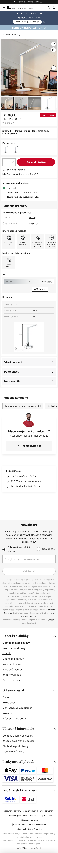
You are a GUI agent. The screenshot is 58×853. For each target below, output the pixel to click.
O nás (5, 697)
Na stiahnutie (12, 381)
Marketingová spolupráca (17, 708)
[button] (7, 103)
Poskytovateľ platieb (18, 762)
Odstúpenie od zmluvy (16, 642)
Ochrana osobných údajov (17, 735)
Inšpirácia (8, 718)
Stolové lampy (13, 34)
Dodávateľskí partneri (19, 790)
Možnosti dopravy (13, 658)
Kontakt (6, 653)
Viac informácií (13, 362)
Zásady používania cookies (18, 741)
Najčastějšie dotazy (14, 648)
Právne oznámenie (13, 751)
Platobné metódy (12, 669)
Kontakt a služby (15, 636)
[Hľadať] (48, 7)
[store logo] (22, 7)
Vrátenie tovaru (11, 664)
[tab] (29, 658)
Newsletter (8, 702)
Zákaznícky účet (12, 680)
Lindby (32, 217)
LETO (27, 21)
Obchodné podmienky (15, 746)
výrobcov (51, 619)
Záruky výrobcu (11, 675)
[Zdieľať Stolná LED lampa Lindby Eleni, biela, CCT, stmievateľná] (53, 49)
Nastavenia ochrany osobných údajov (20, 811)
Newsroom (8, 713)
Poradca (21, 718)
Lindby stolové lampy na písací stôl (23, 405)
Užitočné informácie (18, 729)
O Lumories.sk (13, 690)
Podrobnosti (11, 371)
